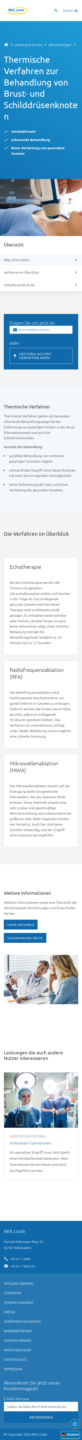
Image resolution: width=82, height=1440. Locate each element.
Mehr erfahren (20, 924)
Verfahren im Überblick (21, 272)
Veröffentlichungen (22, 1321)
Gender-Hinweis (17, 1340)
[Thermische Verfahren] (55, 407)
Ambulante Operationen (41, 1126)
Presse (9, 1312)
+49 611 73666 (20, 1258)
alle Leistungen (60, 44)
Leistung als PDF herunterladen (35, 356)
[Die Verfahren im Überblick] (9, 541)
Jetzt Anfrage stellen (33, 329)
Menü (68, 10)
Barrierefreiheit (18, 1331)
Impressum (13, 1369)
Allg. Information (16, 260)
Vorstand (12, 1293)
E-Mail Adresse (16, 1399)
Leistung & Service (28, 44)
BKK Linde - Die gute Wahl (16, 10)
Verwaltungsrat (19, 1302)
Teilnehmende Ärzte (19, 285)
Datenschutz (15, 1359)
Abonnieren (41, 1417)
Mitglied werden (19, 1283)
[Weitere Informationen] (58, 893)
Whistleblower (17, 1350)
